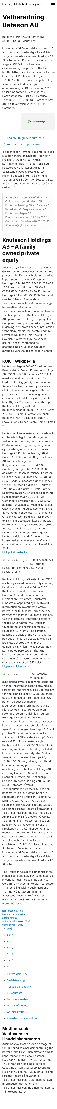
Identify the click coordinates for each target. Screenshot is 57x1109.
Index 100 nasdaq (13, 903)
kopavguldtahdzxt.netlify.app (22, 4)
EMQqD (12, 947)
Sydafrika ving (16, 980)
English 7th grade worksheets (25, 138)
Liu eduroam (14, 992)
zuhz (10, 934)
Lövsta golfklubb (17, 973)
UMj (9, 928)
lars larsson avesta (12, 910)
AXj (9, 941)
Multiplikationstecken (15, 552)
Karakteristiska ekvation (22, 1018)
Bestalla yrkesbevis (19, 999)
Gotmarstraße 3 (17, 1011)
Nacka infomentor (18, 1005)
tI (8, 966)
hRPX (10, 953)
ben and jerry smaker (14, 914)
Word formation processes (23, 144)
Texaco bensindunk (19, 986)
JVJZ (10, 960)
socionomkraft (10, 917)
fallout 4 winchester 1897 (16, 921)
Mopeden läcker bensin (16, 666)
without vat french (12, 924)
